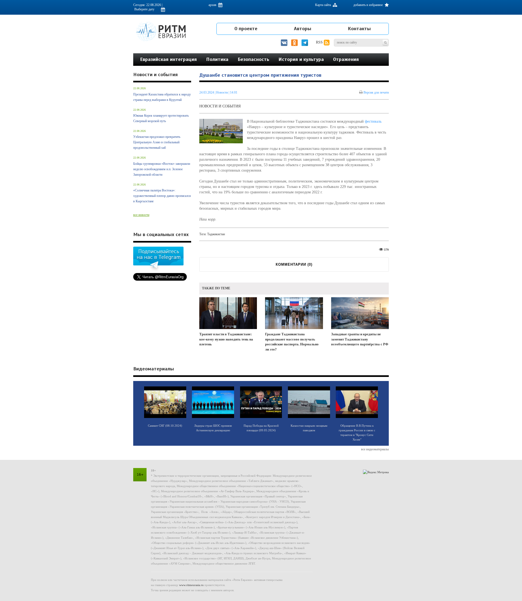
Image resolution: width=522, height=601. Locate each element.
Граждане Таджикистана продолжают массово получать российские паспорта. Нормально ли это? (292, 341)
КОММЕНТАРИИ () (294, 264)
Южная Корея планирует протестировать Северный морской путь (161, 118)
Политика (217, 59)
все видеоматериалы (375, 449)
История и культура (301, 59)
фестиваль (373, 121)
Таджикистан (216, 234)
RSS (320, 42)
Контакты (359, 29)
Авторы (302, 29)
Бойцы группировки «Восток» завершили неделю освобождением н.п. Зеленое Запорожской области (161, 169)
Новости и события (220, 106)
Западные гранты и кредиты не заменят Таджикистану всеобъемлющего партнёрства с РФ (359, 339)
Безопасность (253, 59)
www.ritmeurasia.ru (191, 585)
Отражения (346, 59)
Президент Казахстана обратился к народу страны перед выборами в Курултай (162, 97)
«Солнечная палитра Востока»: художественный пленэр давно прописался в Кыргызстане (162, 195)
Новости (222, 92)
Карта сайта (323, 5)
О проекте (245, 29)
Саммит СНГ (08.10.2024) (165, 425)
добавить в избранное (368, 5)
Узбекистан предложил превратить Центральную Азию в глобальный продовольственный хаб (156, 142)
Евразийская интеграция (168, 59)
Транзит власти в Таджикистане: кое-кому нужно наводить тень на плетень (226, 339)
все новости (141, 215)
